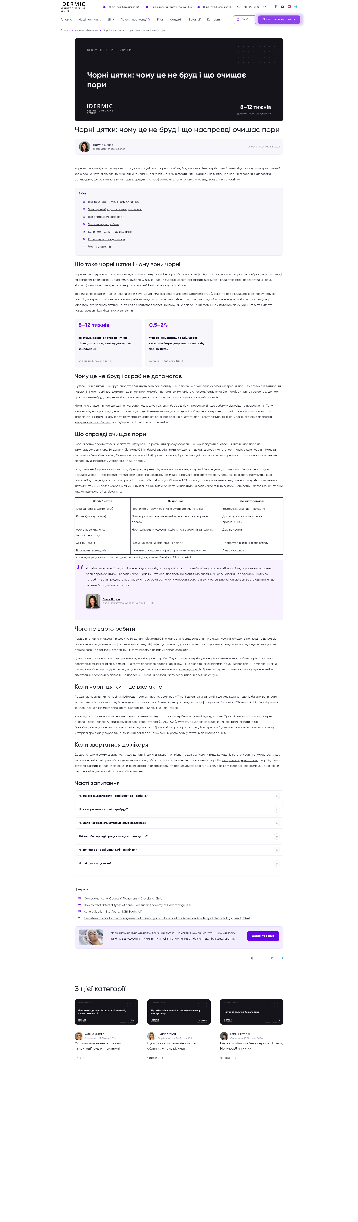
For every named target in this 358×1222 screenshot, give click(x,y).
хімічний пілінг (137, 486)
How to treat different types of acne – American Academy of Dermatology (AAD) (138, 905)
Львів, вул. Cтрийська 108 (124, 7)
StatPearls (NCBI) (200, 293)
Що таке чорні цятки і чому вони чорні (114, 202)
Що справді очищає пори (106, 217)
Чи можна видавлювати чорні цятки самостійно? (113, 796)
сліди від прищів (190, 669)
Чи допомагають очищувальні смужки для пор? (112, 823)
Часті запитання (99, 246)
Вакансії (195, 19)
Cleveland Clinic (138, 280)
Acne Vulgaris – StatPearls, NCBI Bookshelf (113, 911)
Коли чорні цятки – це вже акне (110, 231)
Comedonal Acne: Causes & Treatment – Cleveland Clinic (123, 898)
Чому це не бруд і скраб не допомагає (115, 209)
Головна (66, 19)
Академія (176, 19)
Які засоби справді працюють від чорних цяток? (113, 836)
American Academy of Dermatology (216, 391)
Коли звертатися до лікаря (106, 239)
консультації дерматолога (240, 760)
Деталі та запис (263, 936)
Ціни (111, 19)
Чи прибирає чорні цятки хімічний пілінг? (108, 849)
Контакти (213, 19)
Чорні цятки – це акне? (95, 863)
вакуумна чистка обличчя (92, 422)
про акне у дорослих (103, 733)
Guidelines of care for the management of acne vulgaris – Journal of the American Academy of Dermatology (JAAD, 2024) (167, 918)
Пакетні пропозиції (135, 19)
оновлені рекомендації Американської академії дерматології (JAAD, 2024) (125, 722)
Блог (160, 19)
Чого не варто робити (103, 224)
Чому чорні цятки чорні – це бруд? (103, 809)
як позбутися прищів (211, 733)
